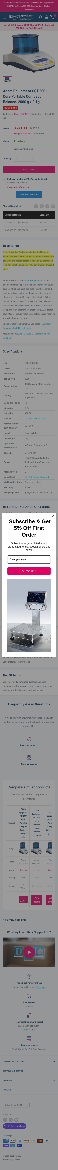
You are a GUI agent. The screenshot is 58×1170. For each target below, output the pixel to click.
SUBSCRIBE (29, 571)
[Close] (52, 516)
